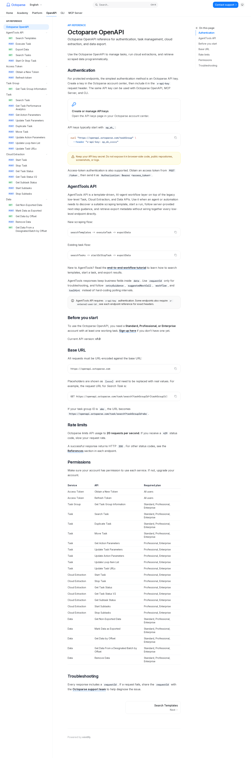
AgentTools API (207, 38)
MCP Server (75, 12)
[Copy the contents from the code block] (175, 137)
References (75, 451)
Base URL (204, 49)
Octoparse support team (89, 689)
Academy (22, 12)
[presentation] (124, 396)
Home (9, 12)
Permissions (205, 60)
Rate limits (204, 54)
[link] (124, 110)
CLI (62, 12)
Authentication (206, 32)
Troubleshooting (208, 65)
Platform (37, 12)
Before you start (208, 43)
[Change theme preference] (242, 4)
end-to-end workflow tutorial (126, 267)
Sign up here (127, 330)
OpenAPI (51, 12)
